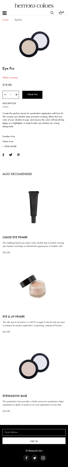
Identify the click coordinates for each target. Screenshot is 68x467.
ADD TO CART (34, 182)
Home (5, 20)
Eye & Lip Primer (14, 316)
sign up (34, 441)
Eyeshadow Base (15, 396)
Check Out (32, 94)
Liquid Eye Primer (15, 237)
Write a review (10, 77)
